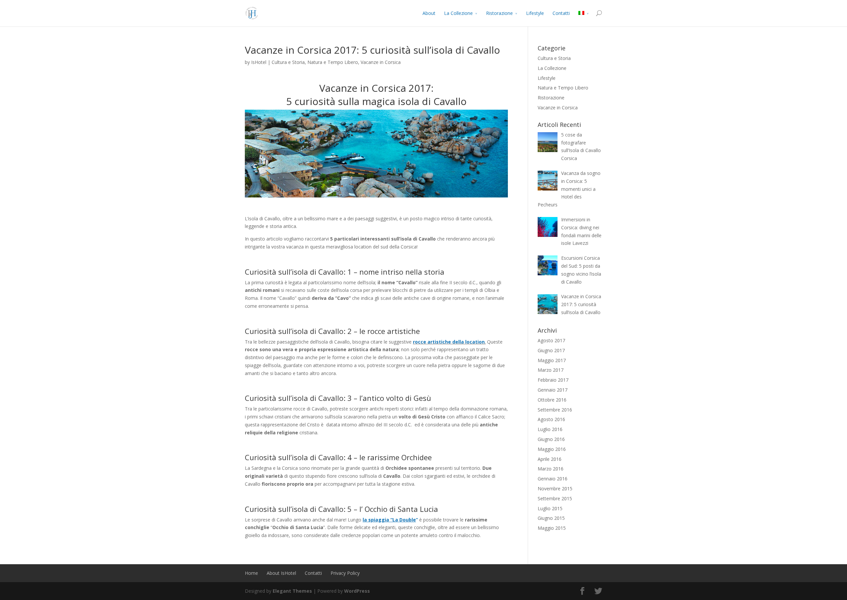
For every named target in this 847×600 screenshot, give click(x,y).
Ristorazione (499, 13)
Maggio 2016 (552, 449)
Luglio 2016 (550, 429)
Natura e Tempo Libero (332, 62)
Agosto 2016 (551, 419)
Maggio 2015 (552, 528)
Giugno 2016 (551, 439)
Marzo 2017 (550, 370)
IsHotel (258, 62)
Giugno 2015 (551, 518)
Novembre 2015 (555, 488)
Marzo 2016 (550, 468)
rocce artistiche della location (449, 342)
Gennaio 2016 (552, 478)
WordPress (357, 591)
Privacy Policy (345, 573)
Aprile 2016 (549, 459)
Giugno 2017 (551, 350)
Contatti (561, 13)
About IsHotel (281, 573)
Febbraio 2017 (553, 380)
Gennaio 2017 (552, 390)
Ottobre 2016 (552, 400)
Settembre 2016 (555, 410)
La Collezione (458, 13)
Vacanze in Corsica (381, 62)
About (429, 13)
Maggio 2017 (552, 360)
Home (251, 573)
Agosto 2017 (551, 340)
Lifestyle (535, 13)
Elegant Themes (292, 591)
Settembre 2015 (555, 498)
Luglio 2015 (550, 508)
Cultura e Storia (288, 62)
